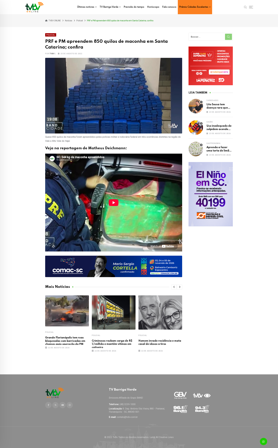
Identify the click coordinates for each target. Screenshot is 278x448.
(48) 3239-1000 (128, 404)
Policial (49, 332)
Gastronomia (213, 143)
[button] (174, 287)
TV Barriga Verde (109, 7)
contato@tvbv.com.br (127, 417)
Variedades (212, 100)
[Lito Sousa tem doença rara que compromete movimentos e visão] (196, 106)
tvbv (52, 54)
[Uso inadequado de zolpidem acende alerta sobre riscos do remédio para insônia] (196, 127)
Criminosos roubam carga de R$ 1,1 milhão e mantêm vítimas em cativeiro (112, 344)
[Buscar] (245, 7)
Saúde (209, 122)
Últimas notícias (85, 7)
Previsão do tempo (134, 7)
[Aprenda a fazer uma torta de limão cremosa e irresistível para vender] (196, 149)
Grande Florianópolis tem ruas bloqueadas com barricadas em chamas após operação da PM (65, 341)
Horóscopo (153, 7)
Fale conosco (169, 7)
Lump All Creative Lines (162, 437)
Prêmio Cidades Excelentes (193, 7)
